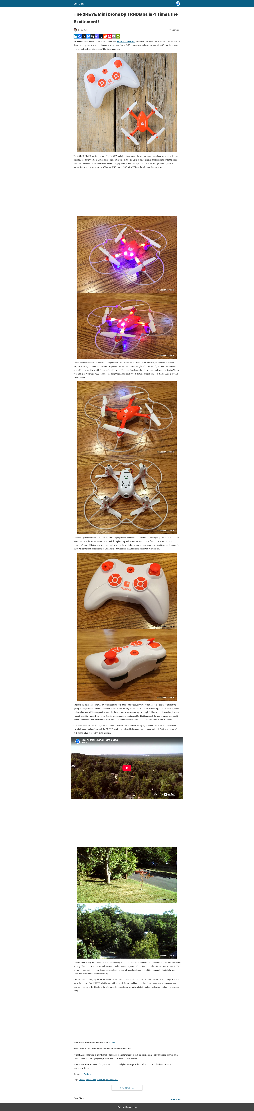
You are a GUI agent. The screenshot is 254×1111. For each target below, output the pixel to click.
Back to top (175, 1099)
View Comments (127, 1088)
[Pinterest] (109, 37)
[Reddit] (105, 37)
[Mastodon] (97, 37)
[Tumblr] (101, 37)
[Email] (114, 37)
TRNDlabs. (111, 1042)
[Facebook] (80, 37)
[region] (127, 192)
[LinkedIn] (76, 37)
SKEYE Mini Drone (126, 41)
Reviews (87, 1074)
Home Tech (91, 1079)
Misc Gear (101, 1079)
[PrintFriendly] (118, 37)
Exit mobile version (127, 1107)
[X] (84, 37)
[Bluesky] (88, 37)
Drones (82, 1079)
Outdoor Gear (112, 1079)
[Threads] (92, 37)
